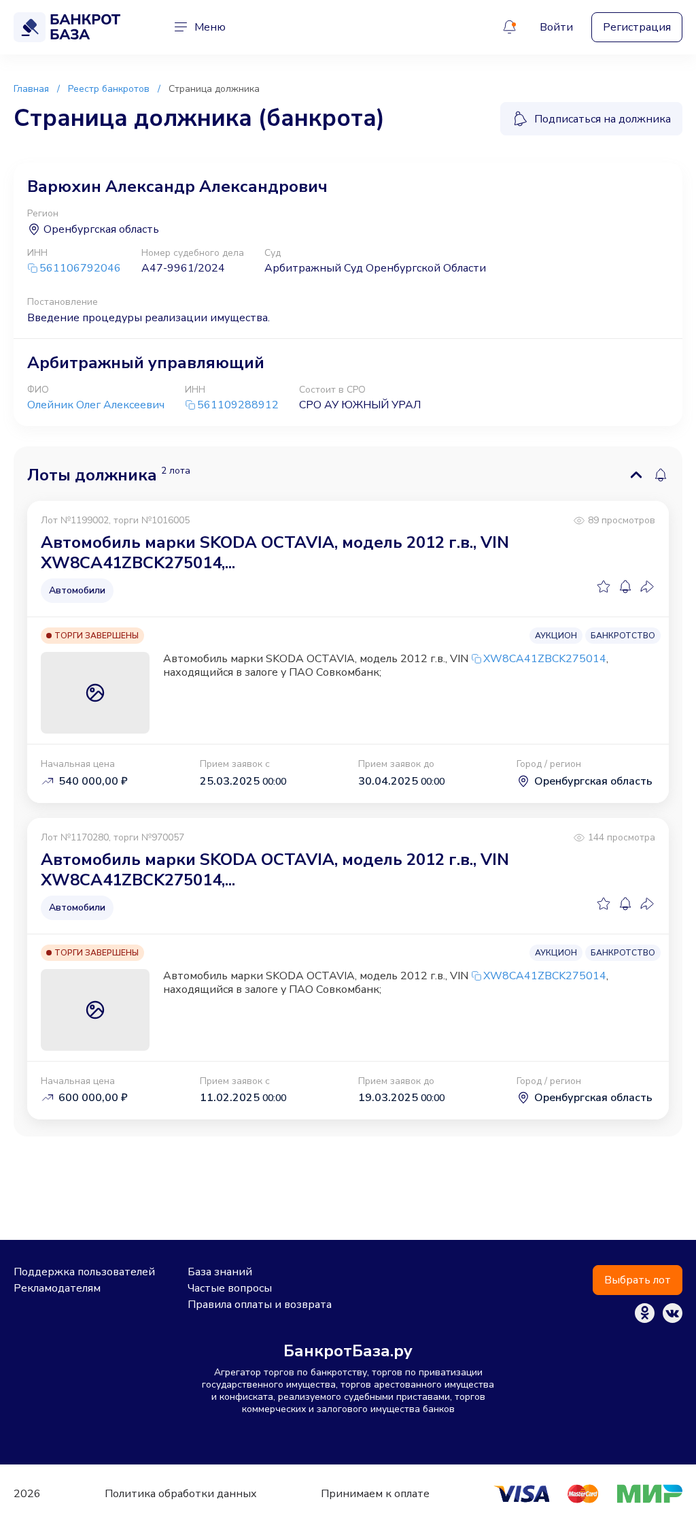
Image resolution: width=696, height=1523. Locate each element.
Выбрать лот (637, 1280)
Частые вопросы (230, 1288)
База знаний (220, 1272)
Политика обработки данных (181, 1494)
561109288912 (238, 405)
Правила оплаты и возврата (260, 1304)
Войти (556, 27)
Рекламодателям (57, 1288)
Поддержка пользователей (84, 1272)
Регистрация (637, 27)
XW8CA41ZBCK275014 (544, 658)
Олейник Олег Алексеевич (95, 405)
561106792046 (80, 268)
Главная (31, 88)
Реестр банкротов (109, 88)
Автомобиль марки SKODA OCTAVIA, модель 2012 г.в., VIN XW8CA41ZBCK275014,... (275, 552)
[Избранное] (603, 586)
